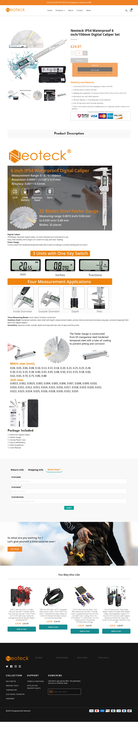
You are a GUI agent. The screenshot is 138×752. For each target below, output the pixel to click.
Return (82, 657)
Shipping (62, 657)
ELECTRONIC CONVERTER (15, 694)
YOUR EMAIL (16, 487)
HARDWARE (10, 699)
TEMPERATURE (11, 690)
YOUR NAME (16, 477)
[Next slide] (64, 95)
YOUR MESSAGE (17, 497)
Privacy (103, 657)
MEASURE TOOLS (12, 686)
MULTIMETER (11, 681)
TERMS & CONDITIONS (35, 681)
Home (38, 657)
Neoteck (27, 711)
